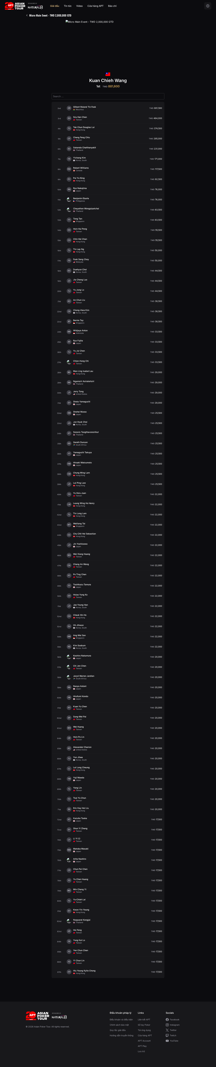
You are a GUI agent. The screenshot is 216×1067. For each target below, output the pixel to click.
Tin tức (68, 5)
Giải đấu (54, 5)
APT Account (144, 1040)
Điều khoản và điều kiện (121, 1019)
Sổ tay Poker (144, 1025)
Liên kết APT (144, 1019)
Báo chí (112, 5)
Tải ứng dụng (144, 1030)
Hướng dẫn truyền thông (121, 1035)
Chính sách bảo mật (119, 1025)
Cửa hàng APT (95, 5)
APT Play (142, 1046)
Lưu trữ (141, 1051)
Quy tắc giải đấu (118, 1030)
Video (79, 5)
